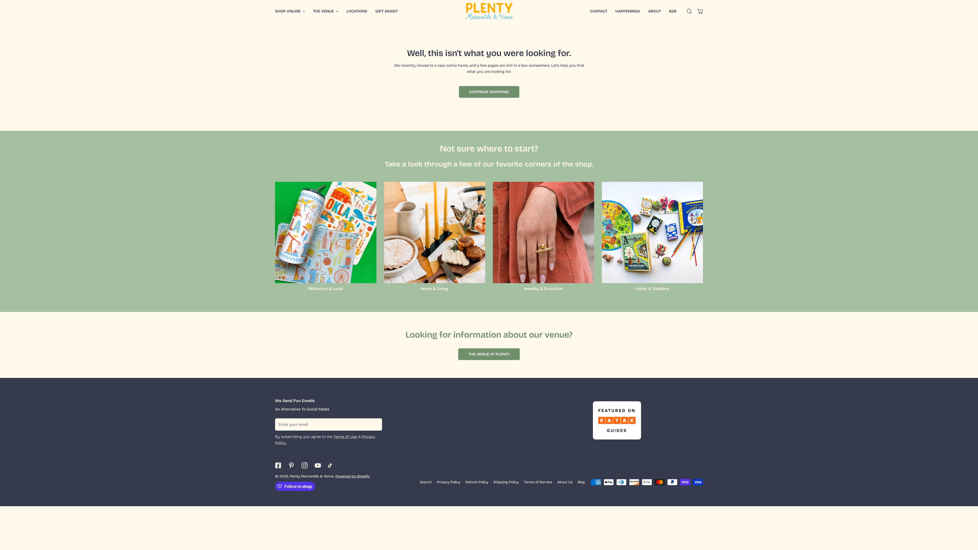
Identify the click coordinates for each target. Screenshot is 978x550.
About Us (565, 482)
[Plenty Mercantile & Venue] (489, 11)
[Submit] (375, 424)
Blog (581, 482)
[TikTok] (331, 465)
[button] (700, 11)
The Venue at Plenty (489, 354)
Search (426, 482)
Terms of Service (538, 482)
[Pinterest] (291, 465)
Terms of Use (345, 436)
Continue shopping (489, 92)
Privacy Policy (448, 482)
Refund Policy (476, 482)
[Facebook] (278, 465)
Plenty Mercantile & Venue (312, 476)
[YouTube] (317, 465)
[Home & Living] (434, 232)
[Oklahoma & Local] (325, 232)
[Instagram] (304, 465)
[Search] (689, 11)
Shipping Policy (506, 482)
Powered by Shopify (352, 476)
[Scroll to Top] (969, 523)
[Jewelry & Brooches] (543, 232)
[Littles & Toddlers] (652, 232)
